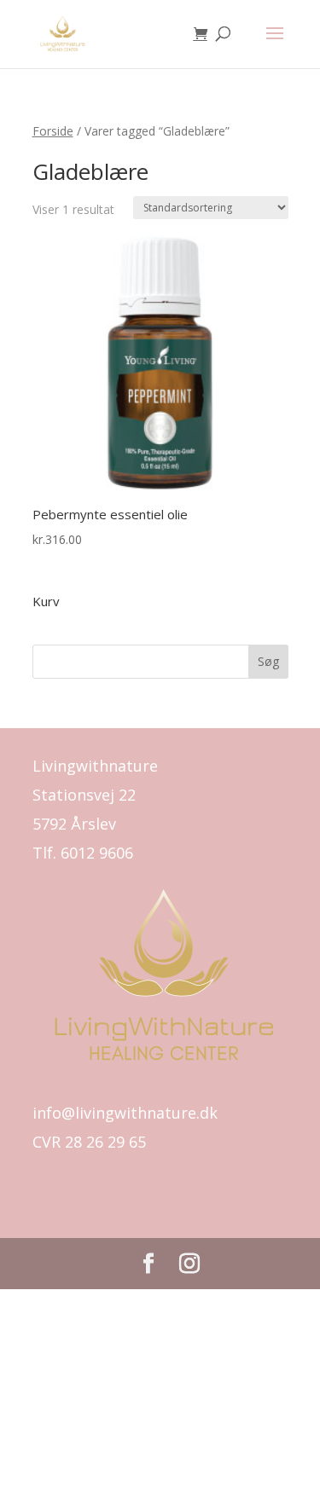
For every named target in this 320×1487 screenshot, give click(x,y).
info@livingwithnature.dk (125, 1112)
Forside (52, 131)
